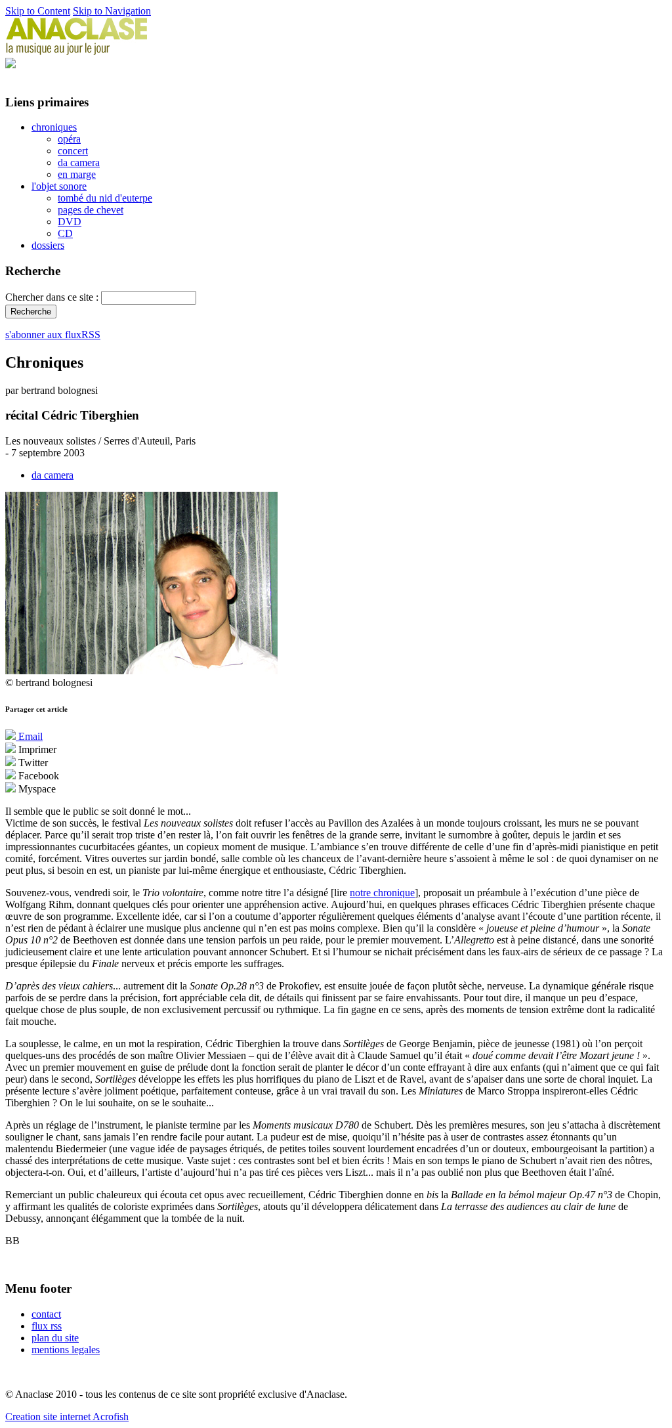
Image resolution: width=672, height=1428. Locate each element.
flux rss (47, 1325)
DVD (69, 221)
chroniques (54, 127)
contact (46, 1314)
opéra (69, 138)
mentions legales (66, 1349)
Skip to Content (37, 10)
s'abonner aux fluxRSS (52, 334)
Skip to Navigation (112, 10)
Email (29, 736)
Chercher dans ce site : (53, 297)
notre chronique (382, 892)
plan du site (55, 1337)
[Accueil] (76, 51)
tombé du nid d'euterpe (105, 198)
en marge (77, 174)
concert (73, 150)
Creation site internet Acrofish (67, 1416)
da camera (79, 162)
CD (65, 233)
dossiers (48, 245)
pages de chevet (90, 209)
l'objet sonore (59, 186)
